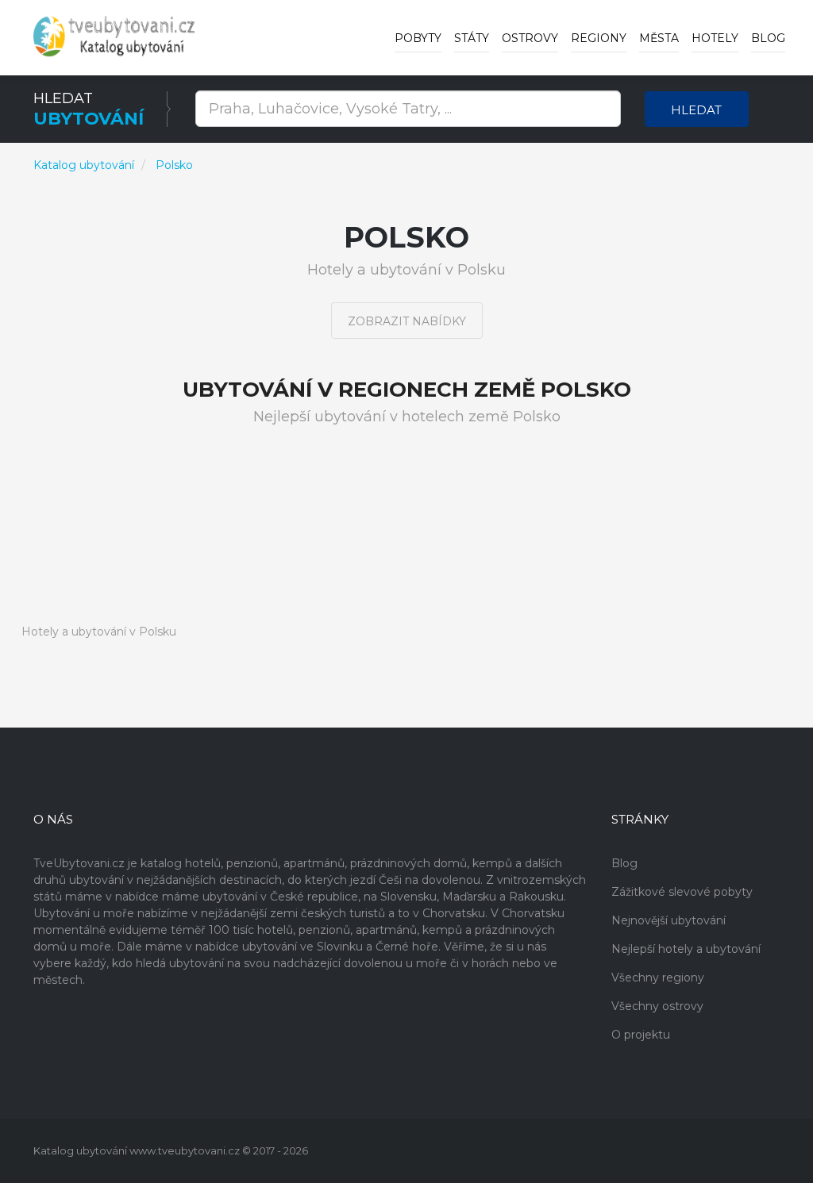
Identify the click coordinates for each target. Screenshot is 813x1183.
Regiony (598, 38)
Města (659, 38)
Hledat (696, 109)
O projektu (640, 1034)
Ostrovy (530, 38)
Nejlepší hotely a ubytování (686, 949)
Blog (768, 38)
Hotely (715, 38)
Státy (471, 38)
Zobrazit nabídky (407, 321)
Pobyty (418, 38)
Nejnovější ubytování (668, 920)
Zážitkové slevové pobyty (682, 892)
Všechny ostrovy (657, 1006)
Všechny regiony (657, 977)
